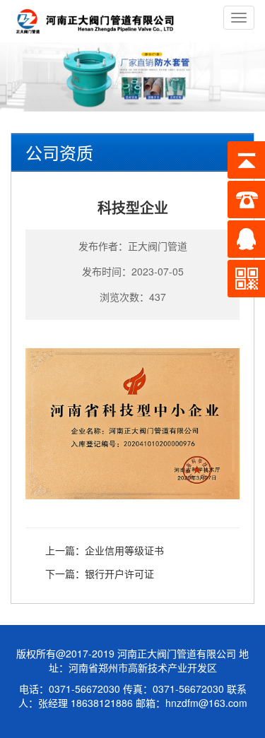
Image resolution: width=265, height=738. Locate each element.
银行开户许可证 (119, 573)
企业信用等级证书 (124, 550)
